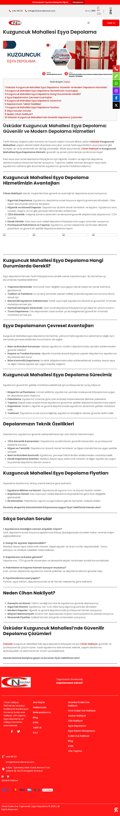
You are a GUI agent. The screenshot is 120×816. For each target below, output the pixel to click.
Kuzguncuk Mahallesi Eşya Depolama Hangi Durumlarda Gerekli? (43, 94)
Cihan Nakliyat (89, 148)
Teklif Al (111, 22)
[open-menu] (88, 23)
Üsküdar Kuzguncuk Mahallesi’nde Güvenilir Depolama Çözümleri (43, 117)
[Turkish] (99, 13)
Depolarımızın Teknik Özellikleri (23, 104)
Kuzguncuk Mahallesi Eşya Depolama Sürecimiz (33, 100)
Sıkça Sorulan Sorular (18, 110)
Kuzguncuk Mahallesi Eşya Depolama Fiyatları (32, 107)
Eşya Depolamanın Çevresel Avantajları (28, 97)
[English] (99, 9)
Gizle (66, 82)
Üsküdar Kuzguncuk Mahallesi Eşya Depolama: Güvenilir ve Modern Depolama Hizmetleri (56, 87)
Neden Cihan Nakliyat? (19, 114)
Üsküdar (95, 141)
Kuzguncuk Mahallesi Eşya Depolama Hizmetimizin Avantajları (41, 90)
